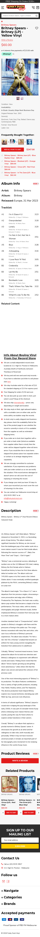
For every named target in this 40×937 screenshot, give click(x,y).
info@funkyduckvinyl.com (13, 498)
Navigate (11, 891)
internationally (19, 402)
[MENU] (2, 7)
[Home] (2, 21)
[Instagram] (3, 881)
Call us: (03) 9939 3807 (13, 864)
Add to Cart (11, 812)
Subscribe (20, 846)
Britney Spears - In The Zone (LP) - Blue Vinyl (27, 802)
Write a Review (7, 40)
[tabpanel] (9, 796)
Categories (13, 897)
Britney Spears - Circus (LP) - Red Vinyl (8, 802)
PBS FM (22, 925)
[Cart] (38, 7)
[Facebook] (8, 881)
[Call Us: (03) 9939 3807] (33, 7)
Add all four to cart (12, 149)
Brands (10, 904)
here (9, 382)
